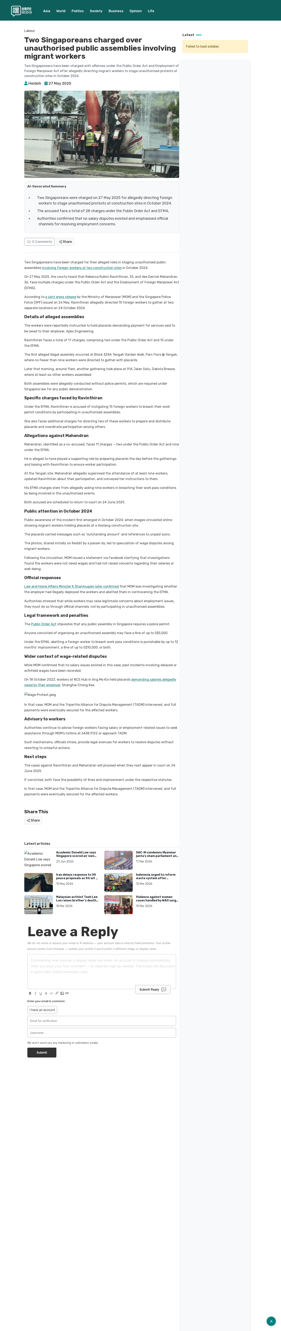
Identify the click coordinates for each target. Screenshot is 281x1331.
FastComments (144, 943)
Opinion (136, 11)
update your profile (81, 948)
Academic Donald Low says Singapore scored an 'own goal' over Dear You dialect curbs (76, 858)
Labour (29, 31)
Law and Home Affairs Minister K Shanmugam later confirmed (71, 586)
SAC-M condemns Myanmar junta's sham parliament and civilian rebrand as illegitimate (157, 858)
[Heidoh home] (21, 11)
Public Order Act (43, 624)
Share (67, 242)
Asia (46, 11)
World (60, 11)
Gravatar (58, 948)
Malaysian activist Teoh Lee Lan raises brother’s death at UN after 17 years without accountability (77, 902)
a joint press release (60, 297)
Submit (42, 1052)
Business (116, 11)
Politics (78, 11)
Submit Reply (149, 989)
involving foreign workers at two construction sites (82, 268)
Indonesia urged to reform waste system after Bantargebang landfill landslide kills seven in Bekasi (157, 880)
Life (151, 11)
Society (96, 11)
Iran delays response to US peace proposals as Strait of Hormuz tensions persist (77, 878)
